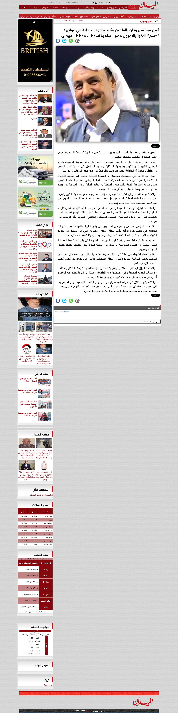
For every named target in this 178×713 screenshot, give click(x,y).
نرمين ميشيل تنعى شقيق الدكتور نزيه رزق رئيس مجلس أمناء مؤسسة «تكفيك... (26, 453)
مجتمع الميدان (40, 434)
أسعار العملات (40, 505)
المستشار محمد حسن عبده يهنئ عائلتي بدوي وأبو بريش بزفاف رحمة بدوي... (44, 475)
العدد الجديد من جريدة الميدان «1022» (27, 391)
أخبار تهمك (42, 294)
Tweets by (48, 684)
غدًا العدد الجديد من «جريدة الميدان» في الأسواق (28, 404)
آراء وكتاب (43, 90)
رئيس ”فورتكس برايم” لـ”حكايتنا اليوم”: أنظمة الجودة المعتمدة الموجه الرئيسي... (121, 16)
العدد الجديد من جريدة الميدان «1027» (27, 379)
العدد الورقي (42, 373)
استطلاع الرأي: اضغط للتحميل (41, 494)
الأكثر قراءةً (42, 225)
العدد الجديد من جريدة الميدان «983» (27, 414)
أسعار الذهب (41, 554)
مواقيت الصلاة (40, 626)
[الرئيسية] (133, 7)
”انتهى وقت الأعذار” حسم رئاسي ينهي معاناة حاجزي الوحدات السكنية (26, 475)
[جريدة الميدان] (35, 51)
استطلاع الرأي (41, 489)
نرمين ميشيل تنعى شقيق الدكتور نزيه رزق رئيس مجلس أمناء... (59, 16)
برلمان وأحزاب (146, 21)
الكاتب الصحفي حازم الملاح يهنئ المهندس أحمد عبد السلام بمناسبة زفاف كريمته (44, 453)
